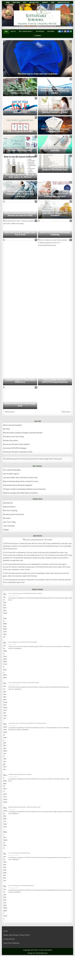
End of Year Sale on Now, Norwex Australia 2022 (20, 111)
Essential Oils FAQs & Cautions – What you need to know (24, 807)
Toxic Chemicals (9, 526)
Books (52, 2)
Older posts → (67, 412)
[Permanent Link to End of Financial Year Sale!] (20, 125)
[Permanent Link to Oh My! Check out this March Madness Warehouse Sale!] (55, 164)
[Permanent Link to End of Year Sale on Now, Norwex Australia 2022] (20, 106)
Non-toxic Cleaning (10, 510)
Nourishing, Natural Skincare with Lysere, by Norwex (20, 175)
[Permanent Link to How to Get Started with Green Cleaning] (55, 229)
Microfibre (7, 518)
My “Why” (6, 429)
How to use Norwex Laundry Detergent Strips (21, 885)
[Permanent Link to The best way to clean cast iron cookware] (37, 58)
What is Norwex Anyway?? (26, 31)
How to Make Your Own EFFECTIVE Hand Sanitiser (55, 381)
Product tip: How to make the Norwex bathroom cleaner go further (55, 90)
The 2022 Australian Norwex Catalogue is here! (55, 130)
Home (6, 31)
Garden (8, 2)
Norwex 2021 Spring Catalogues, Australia (55, 149)
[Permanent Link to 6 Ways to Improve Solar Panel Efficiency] (20, 312)
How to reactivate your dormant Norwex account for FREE (20, 214)
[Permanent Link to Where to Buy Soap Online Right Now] (20, 397)
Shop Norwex (50, 31)
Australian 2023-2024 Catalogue (14, 448)
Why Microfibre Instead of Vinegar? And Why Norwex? (23, 433)
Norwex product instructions (13, 514)
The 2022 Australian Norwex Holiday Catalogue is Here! (55, 111)
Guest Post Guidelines (11, 943)
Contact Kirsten (9, 939)
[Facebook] (62, 31)
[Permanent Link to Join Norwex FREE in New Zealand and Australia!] (55, 190)
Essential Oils (8, 503)
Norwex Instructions (63, 2)
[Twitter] (59, 31)
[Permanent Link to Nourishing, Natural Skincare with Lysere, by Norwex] (20, 167)
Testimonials (37, 36)
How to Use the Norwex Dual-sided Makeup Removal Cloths (25, 593)
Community (45, 2)
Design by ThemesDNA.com (37, 953)
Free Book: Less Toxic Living (13, 436)
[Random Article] (68, 31)
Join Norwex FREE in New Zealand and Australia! (54, 195)
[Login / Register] (71, 31)
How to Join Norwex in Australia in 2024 (17, 452)
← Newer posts (8, 412)
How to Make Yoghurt (11, 474)
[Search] (65, 31)
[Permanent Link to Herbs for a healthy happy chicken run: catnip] (20, 87)
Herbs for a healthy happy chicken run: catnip (20, 91)
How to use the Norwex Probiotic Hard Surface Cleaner (23, 682)
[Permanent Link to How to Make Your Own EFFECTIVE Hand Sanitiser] (55, 312)
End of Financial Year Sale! (20, 131)
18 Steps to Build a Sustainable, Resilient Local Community (24, 489)
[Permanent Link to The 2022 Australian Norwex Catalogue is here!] (55, 125)
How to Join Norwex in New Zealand (16, 444)
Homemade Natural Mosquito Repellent (17, 485)
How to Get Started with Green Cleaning (55, 233)
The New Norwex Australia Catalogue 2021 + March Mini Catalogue (20, 193)
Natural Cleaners (9, 507)
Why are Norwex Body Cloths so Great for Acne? (20, 481)
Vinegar (6, 530)
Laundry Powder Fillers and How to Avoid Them (20, 477)
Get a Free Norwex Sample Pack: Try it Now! (20, 233)
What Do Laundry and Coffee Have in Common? (20, 493)
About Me (13, 31)
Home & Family (16, 2)
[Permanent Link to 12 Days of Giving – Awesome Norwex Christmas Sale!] (20, 144)
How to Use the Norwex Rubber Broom (19, 853)
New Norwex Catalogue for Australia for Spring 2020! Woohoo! (55, 213)
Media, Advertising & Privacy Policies (16, 935)
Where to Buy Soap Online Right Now (20, 404)
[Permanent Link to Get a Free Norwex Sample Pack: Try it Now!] (20, 229)
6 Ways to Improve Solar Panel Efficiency (20, 381)
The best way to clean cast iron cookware (37, 74)
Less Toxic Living (9, 522)
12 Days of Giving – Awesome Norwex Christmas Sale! (20, 149)
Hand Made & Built (34, 2)
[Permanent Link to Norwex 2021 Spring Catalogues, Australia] (55, 144)
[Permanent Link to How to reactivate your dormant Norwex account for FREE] (20, 209)
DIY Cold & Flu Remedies (12, 470)
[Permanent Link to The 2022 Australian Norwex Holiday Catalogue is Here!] (55, 106)
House (24, 2)
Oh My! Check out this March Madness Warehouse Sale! (55, 168)
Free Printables (40, 31)
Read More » (18, 648)
